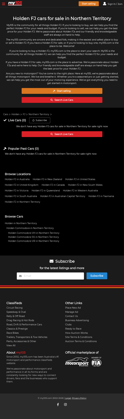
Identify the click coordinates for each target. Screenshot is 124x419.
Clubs (68, 324)
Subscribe (41, 120)
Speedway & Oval (16, 312)
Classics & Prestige (17, 328)
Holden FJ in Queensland (46, 190)
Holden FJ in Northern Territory (22, 201)
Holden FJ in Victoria (16, 190)
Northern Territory (39, 114)
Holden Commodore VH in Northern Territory (33, 233)
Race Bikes (12, 332)
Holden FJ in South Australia (21, 196)
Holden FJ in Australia (17, 179)
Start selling (89, 3)
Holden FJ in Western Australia (80, 190)
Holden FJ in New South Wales (85, 184)
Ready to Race (73, 328)
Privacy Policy (79, 398)
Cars (5, 114)
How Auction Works (76, 332)
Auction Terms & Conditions (81, 341)
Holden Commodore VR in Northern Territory (33, 241)
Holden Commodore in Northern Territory (30, 228)
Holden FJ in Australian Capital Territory (62, 196)
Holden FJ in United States (80, 179)
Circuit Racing (14, 307)
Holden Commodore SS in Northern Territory (33, 237)
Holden (15, 114)
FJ (24, 114)
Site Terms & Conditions (78, 337)
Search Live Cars (63, 100)
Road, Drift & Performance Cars (24, 324)
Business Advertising (77, 320)
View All (11, 345)
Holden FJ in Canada (53, 184)
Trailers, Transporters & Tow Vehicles (26, 337)
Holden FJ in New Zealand (47, 179)
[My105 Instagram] (65, 404)
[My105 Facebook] (58, 404)
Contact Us (71, 316)
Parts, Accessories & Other (21, 341)
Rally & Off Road (15, 316)
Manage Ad (71, 312)
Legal (68, 398)
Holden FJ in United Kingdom (21, 184)
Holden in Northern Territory (21, 223)
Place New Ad (73, 307)
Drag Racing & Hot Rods (20, 320)
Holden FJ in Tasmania (101, 196)
